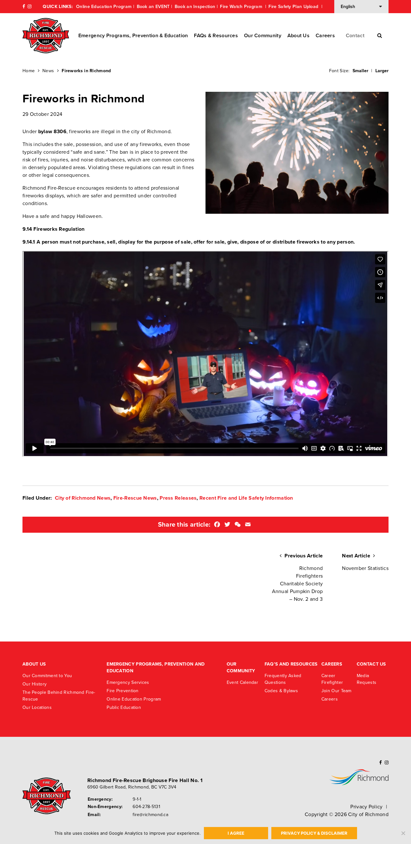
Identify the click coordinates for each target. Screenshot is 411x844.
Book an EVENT (153, 6)
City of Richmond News (82, 498)
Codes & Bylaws (281, 690)
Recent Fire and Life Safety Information (246, 498)
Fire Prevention (123, 690)
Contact (355, 35)
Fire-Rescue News (135, 498)
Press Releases (178, 498)
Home (28, 70)
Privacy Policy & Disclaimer (314, 833)
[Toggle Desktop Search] (379, 35)
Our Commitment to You (47, 675)
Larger (382, 70)
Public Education (124, 707)
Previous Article (297, 577)
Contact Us (371, 664)
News (48, 70)
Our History (34, 684)
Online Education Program (104, 6)
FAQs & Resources (216, 35)
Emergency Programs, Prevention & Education (133, 35)
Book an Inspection (195, 6)
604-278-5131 (146, 806)
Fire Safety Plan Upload (293, 6)
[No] (403, 833)
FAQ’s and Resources (291, 664)
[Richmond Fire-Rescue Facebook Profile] (23, 6)
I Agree (236, 833)
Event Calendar (242, 682)
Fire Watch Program (242, 6)
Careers (325, 35)
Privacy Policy (366, 807)
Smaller (360, 70)
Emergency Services (128, 682)
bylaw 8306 (52, 131)
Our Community (262, 35)
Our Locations (37, 707)
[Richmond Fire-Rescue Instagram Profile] (29, 6)
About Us (298, 35)
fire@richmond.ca (150, 814)
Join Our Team (336, 690)
